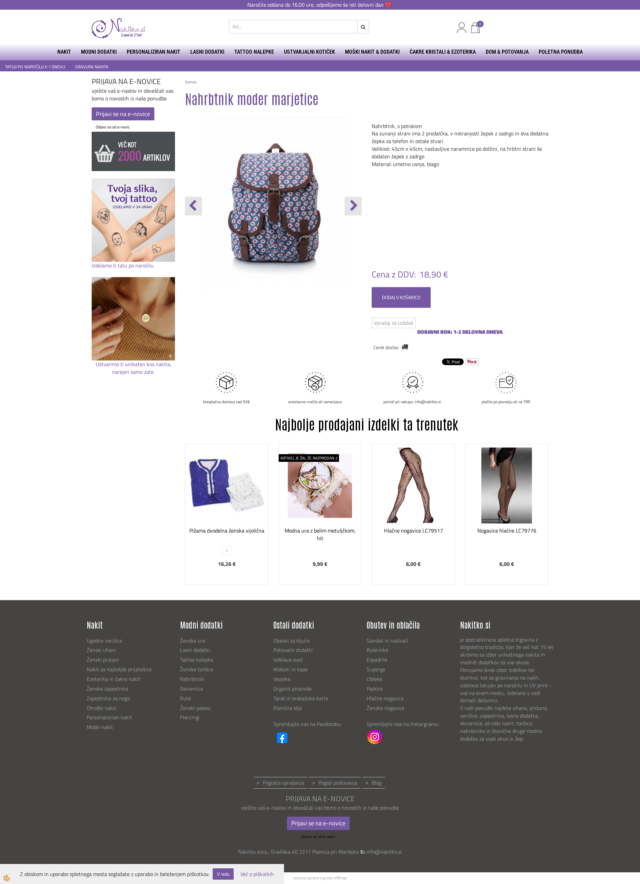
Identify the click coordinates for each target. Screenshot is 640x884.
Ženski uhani (102, 650)
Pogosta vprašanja (283, 783)
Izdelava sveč (288, 660)
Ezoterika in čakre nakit (114, 679)
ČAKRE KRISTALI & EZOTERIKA (443, 52)
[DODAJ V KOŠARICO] (413, 509)
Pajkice (375, 689)
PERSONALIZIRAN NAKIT (153, 52)
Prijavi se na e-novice (123, 113)
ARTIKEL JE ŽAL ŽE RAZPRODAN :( (308, 458)
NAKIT (64, 52)
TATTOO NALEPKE (254, 52)
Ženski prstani (103, 660)
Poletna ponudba (561, 52)
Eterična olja (287, 708)
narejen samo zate (133, 372)
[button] (353, 206)
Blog (377, 783)
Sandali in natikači (388, 641)
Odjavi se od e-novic (113, 127)
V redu (223, 873)
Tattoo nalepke (196, 660)
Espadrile (377, 660)
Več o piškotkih (257, 874)
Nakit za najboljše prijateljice (119, 669)
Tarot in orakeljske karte (300, 698)
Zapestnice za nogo (109, 698)
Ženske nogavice (385, 708)
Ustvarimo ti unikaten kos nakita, (133, 364)
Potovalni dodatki (293, 650)
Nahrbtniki (192, 679)
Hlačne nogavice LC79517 (413, 531)
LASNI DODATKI (207, 52)
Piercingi (190, 717)
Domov (191, 82)
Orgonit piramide (292, 689)
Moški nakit (100, 727)
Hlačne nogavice (385, 698)
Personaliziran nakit (109, 717)
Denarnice (191, 689)
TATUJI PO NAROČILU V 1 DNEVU (35, 67)
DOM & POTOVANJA (507, 52)
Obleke (374, 679)
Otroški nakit (101, 708)
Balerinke (377, 650)
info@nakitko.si (384, 852)
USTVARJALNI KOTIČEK (309, 52)
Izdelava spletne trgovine (313, 878)
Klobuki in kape (290, 669)
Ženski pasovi (196, 708)
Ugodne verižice (104, 641)
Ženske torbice (196, 669)
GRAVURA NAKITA (91, 67)
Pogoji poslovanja (337, 783)
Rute (185, 698)
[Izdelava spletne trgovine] (340, 878)
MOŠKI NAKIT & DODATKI (372, 52)
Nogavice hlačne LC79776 (506, 531)
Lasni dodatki (195, 650)
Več (227, 492)
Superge (376, 669)
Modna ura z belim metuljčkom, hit (320, 534)
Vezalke (281, 679)
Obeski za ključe (291, 641)
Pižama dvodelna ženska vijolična (226, 531)
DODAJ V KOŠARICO (401, 297)
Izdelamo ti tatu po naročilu (123, 265)
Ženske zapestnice (108, 689)
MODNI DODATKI (99, 52)
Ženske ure (193, 641)
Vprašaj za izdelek (394, 323)
